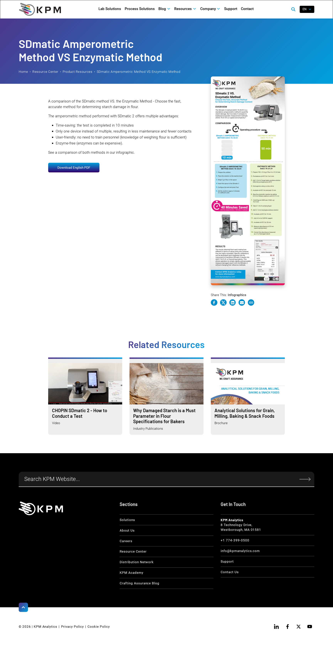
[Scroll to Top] (23, 607)
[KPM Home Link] (41, 508)
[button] (164, 9)
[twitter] (298, 626)
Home (23, 72)
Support (230, 9)
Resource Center (45, 72)
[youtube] (309, 626)
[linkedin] (276, 626)
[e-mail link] (242, 302)
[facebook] (287, 626)
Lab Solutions (109, 9)
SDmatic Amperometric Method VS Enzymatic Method (138, 72)
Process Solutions (140, 9)
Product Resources (77, 72)
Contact (247, 9)
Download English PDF (73, 167)
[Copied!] (251, 302)
